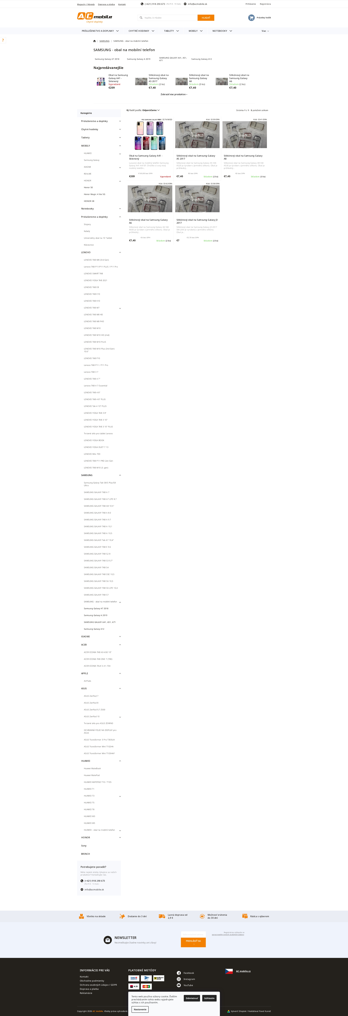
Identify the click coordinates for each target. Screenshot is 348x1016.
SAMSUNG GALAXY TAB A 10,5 (98, 533)
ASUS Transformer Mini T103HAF (99, 753)
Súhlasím (209, 998)
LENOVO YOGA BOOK (94, 440)
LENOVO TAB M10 (92, 328)
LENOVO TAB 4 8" (92, 392)
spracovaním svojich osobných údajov (228, 935)
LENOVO (86, 252)
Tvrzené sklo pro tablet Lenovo (98, 433)
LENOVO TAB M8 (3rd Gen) (96, 260)
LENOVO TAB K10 (92, 301)
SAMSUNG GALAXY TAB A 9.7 (97, 519)
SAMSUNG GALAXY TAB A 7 (96, 492)
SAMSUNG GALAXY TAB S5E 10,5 (99, 574)
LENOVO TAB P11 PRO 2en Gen (98, 460)
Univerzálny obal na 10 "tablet (98, 238)
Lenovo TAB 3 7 (91, 372)
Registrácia (265, 4)
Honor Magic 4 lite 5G (94, 194)
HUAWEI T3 (89, 795)
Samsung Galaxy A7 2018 (96, 608)
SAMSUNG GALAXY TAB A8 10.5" (99, 506)
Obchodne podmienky (92, 980)
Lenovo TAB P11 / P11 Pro (96, 365)
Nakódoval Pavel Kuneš (259, 1011)
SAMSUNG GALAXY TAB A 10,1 (98, 526)
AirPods (87, 681)
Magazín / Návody (86, 4)
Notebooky (87, 208)
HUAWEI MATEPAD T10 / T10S (98, 782)
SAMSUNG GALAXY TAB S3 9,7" (98, 560)
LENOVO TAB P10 (92, 358)
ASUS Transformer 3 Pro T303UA (99, 739)
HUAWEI (88, 153)
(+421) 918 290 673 (155, 3)
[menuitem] (100, 30)
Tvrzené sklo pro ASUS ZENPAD (98, 723)
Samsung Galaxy (92, 160)
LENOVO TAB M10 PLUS (95, 342)
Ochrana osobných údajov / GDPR (98, 984)
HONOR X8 (89, 201)
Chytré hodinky (89, 129)
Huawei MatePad (92, 775)
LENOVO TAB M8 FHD (94, 321)
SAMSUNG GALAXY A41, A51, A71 (100, 622)
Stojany (87, 224)
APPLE (84, 673)
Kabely (87, 231)
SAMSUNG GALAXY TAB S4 (96, 567)
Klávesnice (89, 244)
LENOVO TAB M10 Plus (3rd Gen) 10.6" (99, 350)
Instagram (189, 979)
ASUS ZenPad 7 (91, 696)
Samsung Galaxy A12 (94, 629)
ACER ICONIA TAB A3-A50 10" (98, 652)
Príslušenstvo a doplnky (94, 121)
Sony (84, 845)
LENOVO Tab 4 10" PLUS (95, 406)
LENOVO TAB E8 (91, 287)
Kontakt (122, 4)
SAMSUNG (87, 475)
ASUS (84, 688)
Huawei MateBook (92, 768)
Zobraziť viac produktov (173, 94)
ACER (84, 644)
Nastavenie (140, 1009)
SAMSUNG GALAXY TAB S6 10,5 (98, 581)
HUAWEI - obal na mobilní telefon (99, 830)
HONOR (87, 180)
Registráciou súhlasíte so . (228, 933)
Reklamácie (86, 993)
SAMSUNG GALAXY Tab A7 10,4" (99, 540)
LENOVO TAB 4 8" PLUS (95, 399)
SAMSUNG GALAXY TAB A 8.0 (97, 512)
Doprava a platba (106, 4)
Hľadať (206, 17)
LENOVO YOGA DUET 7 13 (96, 447)
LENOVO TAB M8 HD (93, 314)
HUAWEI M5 (89, 823)
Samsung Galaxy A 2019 (95, 615)
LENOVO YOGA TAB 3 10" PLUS (98, 426)
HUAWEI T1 (89, 789)
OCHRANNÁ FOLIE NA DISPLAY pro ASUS (100, 731)
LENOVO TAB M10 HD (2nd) (97, 335)
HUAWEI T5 (89, 802)
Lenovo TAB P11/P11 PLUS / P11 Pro (101, 266)
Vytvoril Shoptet (238, 1011)
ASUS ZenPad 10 (92, 716)
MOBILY (85, 145)
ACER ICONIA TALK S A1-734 (97, 666)
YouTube (188, 985)
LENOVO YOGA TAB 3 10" (96, 419)
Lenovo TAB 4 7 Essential (95, 385)
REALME (87, 173)
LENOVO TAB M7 (92, 307)
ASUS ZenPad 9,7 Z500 (94, 709)
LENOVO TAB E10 (92, 294)
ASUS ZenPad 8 (91, 702)
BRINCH (85, 853)
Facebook (189, 972)
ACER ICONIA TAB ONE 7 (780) (98, 659)
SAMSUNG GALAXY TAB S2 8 (97, 553)
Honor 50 (88, 187)
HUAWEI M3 (89, 816)
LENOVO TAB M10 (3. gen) (96, 467)
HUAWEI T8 (89, 809)
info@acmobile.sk (197, 3)
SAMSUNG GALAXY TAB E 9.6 (97, 547)
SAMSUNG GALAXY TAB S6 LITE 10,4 (101, 588)
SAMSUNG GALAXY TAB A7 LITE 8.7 (100, 499)
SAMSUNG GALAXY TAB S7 (96, 594)
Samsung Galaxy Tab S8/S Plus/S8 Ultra (100, 484)
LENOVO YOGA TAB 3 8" (95, 413)
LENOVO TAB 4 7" (92, 378)
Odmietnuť (192, 998)
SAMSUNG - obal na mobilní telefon (100, 601)
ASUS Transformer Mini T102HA (99, 746)
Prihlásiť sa (193, 940)
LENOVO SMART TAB (93, 273)
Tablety (85, 137)
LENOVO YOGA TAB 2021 (95, 280)
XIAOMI (87, 167)
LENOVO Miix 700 (92, 454)
